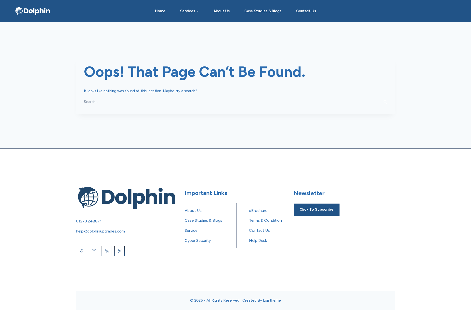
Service (191, 230)
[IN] (94, 251)
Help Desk (258, 240)
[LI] (107, 251)
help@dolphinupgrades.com (100, 231)
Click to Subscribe (317, 209)
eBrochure (258, 210)
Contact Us (306, 11)
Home (160, 11)
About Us (221, 11)
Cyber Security (198, 240)
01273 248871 (89, 221)
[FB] (81, 251)
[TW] (119, 251)
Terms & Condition (265, 220)
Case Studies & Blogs (262, 11)
